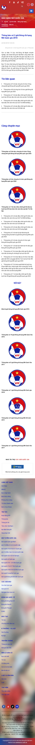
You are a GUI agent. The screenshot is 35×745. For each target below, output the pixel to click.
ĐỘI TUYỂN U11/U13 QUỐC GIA (10, 545)
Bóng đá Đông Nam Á (7, 601)
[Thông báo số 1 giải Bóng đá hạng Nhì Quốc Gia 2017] (17, 433)
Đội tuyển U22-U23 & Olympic (10, 555)
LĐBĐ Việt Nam (7, 482)
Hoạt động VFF (5, 515)
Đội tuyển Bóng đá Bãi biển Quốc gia (12, 576)
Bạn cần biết (5, 656)
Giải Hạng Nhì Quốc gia (20, 48)
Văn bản (4, 679)
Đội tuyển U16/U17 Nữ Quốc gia (11, 566)
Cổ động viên (5, 663)
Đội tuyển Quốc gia (8, 538)
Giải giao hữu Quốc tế (7, 592)
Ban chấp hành (6, 493)
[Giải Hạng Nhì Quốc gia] (2, 21)
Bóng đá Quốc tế (8, 597)
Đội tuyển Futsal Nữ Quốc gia (10, 573)
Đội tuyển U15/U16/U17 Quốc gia (11, 548)
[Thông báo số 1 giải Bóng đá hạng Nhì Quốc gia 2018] (17, 378)
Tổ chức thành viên (7, 503)
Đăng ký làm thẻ (6, 647)
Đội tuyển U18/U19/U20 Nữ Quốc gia (12, 569)
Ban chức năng (6, 496)
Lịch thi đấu (12, 21)
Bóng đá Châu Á (6, 604)
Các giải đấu (6, 582)
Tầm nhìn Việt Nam (7, 526)
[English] (32, 4)
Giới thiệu (4, 486)
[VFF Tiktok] (18, 2)
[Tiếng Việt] (28, 4)
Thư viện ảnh (5, 694)
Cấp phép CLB (5, 533)
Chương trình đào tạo (7, 623)
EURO (3, 611)
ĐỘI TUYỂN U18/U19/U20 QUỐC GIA (12, 552)
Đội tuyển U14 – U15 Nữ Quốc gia (11, 562)
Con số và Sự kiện (6, 667)
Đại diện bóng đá (6, 529)
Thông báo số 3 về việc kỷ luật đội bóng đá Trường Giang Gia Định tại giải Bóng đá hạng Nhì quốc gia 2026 (17, 234)
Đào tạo (4, 616)
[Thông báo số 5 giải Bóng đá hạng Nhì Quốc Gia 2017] (17, 350)
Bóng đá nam (8, 48)
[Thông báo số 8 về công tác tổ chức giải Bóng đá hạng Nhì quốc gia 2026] (17, 167)
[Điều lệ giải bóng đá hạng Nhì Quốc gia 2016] (17, 297)
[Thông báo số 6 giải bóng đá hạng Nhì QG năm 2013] (17, 405)
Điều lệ (11, 24)
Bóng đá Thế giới (6, 608)
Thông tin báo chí (6, 644)
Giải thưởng (4, 632)
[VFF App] (22, 2)
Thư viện (4, 687)
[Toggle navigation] (31, 11)
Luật (2, 682)
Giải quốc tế (4, 589)
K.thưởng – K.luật (8, 628)
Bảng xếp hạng (22, 21)
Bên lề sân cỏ (6, 653)
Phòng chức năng (6, 500)
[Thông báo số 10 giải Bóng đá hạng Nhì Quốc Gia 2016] (17, 322)
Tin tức (6, 21)
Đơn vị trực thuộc (6, 507)
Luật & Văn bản (7, 675)
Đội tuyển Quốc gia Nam (8, 541)
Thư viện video (5, 691)
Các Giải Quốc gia (6, 585)
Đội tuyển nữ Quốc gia (8, 559)
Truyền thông (7, 641)
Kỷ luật (3, 635)
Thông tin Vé (5, 522)
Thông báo (4, 24)
